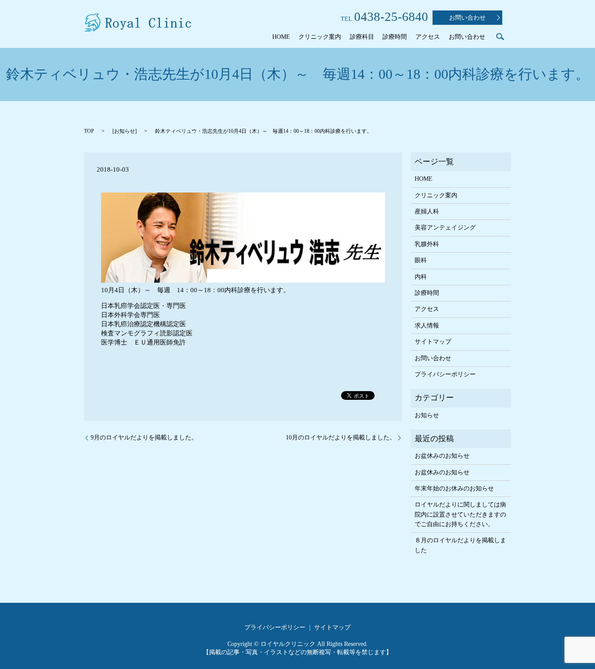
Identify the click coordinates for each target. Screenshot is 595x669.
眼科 (421, 260)
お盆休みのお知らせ (442, 456)
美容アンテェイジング (445, 227)
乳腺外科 (427, 244)
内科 (421, 277)
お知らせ (124, 131)
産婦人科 (427, 211)
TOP (89, 131)
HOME (281, 37)
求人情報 (427, 325)
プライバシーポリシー (445, 374)
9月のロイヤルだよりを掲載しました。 (144, 437)
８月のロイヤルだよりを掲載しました (460, 545)
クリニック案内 (319, 37)
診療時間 (394, 37)
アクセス (428, 37)
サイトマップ (433, 341)
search (500, 36)
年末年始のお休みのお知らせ (454, 488)
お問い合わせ (467, 17)
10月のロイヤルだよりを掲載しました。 (341, 437)
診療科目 (362, 37)
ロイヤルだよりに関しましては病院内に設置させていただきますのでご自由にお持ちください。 (460, 514)
